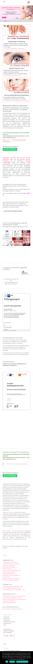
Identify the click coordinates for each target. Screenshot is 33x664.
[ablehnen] (31, 657)
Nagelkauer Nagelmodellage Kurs (11, 575)
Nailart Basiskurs (7, 568)
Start (5, 21)
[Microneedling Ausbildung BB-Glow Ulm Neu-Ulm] (16, 12)
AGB (4, 625)
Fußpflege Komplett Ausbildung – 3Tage (13, 586)
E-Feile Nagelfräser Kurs (9, 573)
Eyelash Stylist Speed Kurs (9, 602)
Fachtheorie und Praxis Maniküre (11, 564)
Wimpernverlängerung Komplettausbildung (14, 596)
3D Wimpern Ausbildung (9, 601)
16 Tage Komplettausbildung (10, 562)
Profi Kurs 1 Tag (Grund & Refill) (11, 580)
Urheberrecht (6, 620)
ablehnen (12, 661)
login (4, 644)
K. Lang (4, 555)
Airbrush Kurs (6, 577)
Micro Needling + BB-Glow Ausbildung (12, 609)
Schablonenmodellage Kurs (10, 572)
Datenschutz (6, 618)
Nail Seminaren (10, 512)
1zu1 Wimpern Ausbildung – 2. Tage (12, 597)
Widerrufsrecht (7, 623)
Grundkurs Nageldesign (9, 565)
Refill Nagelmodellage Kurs (10, 567)
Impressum (6, 617)
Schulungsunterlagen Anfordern (11, 650)
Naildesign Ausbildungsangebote (14, 531)
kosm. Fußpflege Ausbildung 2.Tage (12, 588)
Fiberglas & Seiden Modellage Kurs (12, 578)
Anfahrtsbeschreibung (9, 621)
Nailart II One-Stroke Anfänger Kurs (12, 570)
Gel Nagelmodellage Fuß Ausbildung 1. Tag (14, 589)
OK (7, 661)
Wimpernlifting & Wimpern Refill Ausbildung (14, 599)
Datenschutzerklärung (22, 661)
